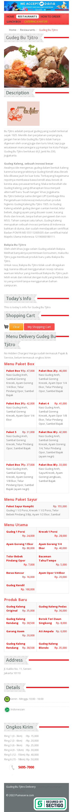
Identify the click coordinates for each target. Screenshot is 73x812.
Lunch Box (14, 21)
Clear (16, 327)
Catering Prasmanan (49, 786)
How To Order (50, 16)
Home (10, 16)
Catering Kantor (36, 21)
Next (66, 67)
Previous (7, 67)
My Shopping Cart (39, 327)
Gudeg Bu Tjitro (22, 37)
